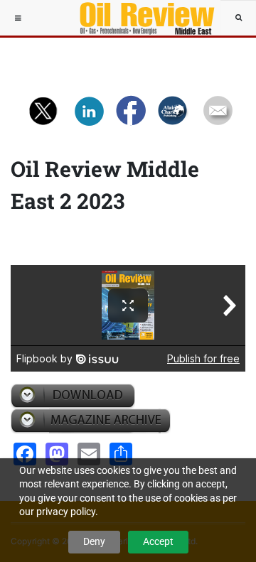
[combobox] (238, 18)
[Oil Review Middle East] (140, 18)
